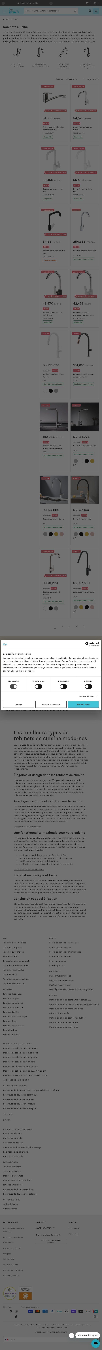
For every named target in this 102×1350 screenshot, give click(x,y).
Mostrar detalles (86, 696)
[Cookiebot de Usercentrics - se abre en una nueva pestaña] (87, 644)
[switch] (38, 686)
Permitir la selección (51, 704)
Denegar (19, 704)
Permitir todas (83, 704)
